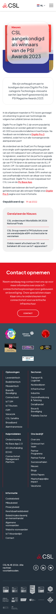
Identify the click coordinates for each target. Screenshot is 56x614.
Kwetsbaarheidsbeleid (17, 511)
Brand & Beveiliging (11, 391)
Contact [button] (28, 313)
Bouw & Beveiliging (36, 410)
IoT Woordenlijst (14, 533)
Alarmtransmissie (14, 426)
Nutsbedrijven (38, 384)
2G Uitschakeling (14, 447)
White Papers (37, 474)
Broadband (11, 422)
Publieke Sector (39, 415)
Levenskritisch (13, 377)
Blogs (34, 470)
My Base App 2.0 (14, 443)
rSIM (8, 409)
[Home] (45, 557)
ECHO (9, 452)
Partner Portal (38, 457)
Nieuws (34, 466)
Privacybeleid (12, 507)
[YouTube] (50, 567)
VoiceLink (10, 414)
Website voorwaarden (17, 529)
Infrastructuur (38, 388)
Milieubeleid (11, 502)
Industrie (35, 393)
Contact (10, 537)
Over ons (35, 439)
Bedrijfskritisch (13, 381)
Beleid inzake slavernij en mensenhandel (16, 517)
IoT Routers (11, 405)
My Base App (25, 182)
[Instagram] (36, 567)
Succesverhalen (39, 461)
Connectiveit (12, 397)
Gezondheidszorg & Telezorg (40, 399)
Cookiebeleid (12, 498)
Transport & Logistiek (37, 379)
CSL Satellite (12, 418)
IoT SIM (9, 401)
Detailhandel (37, 404)
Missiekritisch (12, 386)
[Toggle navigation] (51, 5)
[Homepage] (11, 5)
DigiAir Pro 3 (38, 134)
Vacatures (36, 485)
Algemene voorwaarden (12, 524)
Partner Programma (36, 452)
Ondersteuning (13, 439)
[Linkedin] (43, 567)
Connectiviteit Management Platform (13, 459)
